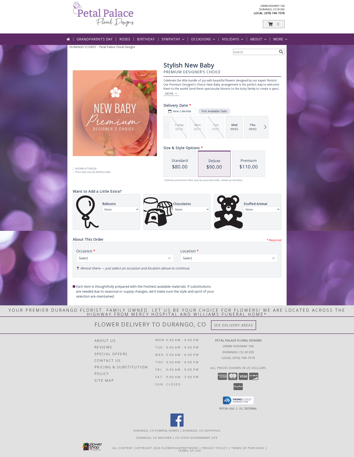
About (256, 39)
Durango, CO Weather (154, 438)
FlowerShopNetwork (180, 448)
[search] (281, 51)
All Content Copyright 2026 (136, 448)
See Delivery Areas (233, 325)
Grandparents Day (95, 39)
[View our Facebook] (177, 425)
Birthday (146, 39)
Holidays (230, 39)
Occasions (201, 39)
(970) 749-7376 (274, 13)
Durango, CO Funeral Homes (156, 430)
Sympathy (171, 39)
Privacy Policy (214, 448)
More (278, 39)
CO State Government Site (196, 438)
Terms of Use (189, 450)
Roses (124, 39)
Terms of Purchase (247, 448)
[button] (274, 24)
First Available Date (214, 111)
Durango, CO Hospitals (201, 430)
